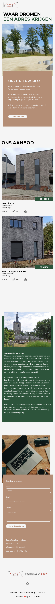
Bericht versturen (16, 526)
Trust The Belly (34, 596)
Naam (8, 486)
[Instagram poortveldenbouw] (27, 583)
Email (8, 497)
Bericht (8, 508)
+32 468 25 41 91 (12, 543)
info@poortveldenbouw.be (16, 547)
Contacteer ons (17, 116)
